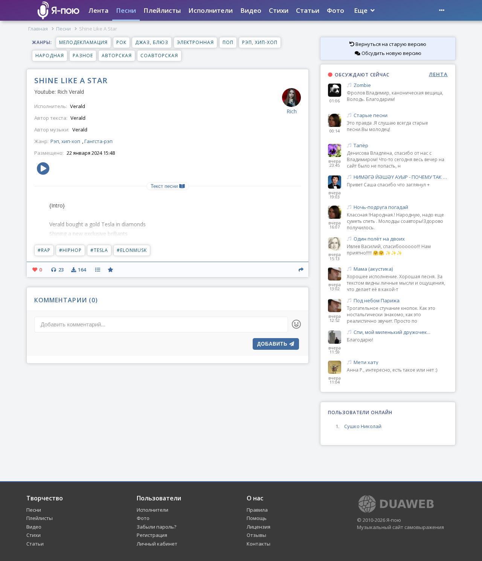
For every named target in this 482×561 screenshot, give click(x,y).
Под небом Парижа (377, 300)
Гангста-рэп (98, 141)
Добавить (273, 344)
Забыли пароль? (156, 526)
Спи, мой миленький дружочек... (392, 332)
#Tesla (99, 250)
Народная (49, 55)
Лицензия (258, 526)
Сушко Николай (362, 426)
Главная (38, 28)
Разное (83, 55)
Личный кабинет (157, 543)
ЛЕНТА (438, 74)
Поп (228, 42)
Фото (335, 10)
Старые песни (370, 115)
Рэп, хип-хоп (260, 42)
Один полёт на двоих (379, 238)
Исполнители (210, 10)
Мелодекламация (83, 42)
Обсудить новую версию (390, 53)
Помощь (257, 518)
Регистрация (152, 535)
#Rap (44, 250)
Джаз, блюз (151, 42)
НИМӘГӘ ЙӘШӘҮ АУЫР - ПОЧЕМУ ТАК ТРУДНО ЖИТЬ (401, 177)
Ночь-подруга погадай (381, 207)
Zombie (362, 85)
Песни (126, 10)
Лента (98, 10)
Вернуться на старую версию (390, 44)
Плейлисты (162, 10)
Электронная (195, 42)
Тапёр (361, 145)
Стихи (278, 10)
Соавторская (159, 55)
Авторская (117, 55)
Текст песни (165, 186)
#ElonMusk (132, 250)
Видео (250, 10)
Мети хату (366, 362)
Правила (257, 509)
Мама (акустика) (373, 269)
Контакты (258, 543)
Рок (121, 42)
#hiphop (70, 250)
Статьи (307, 10)
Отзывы (256, 535)
